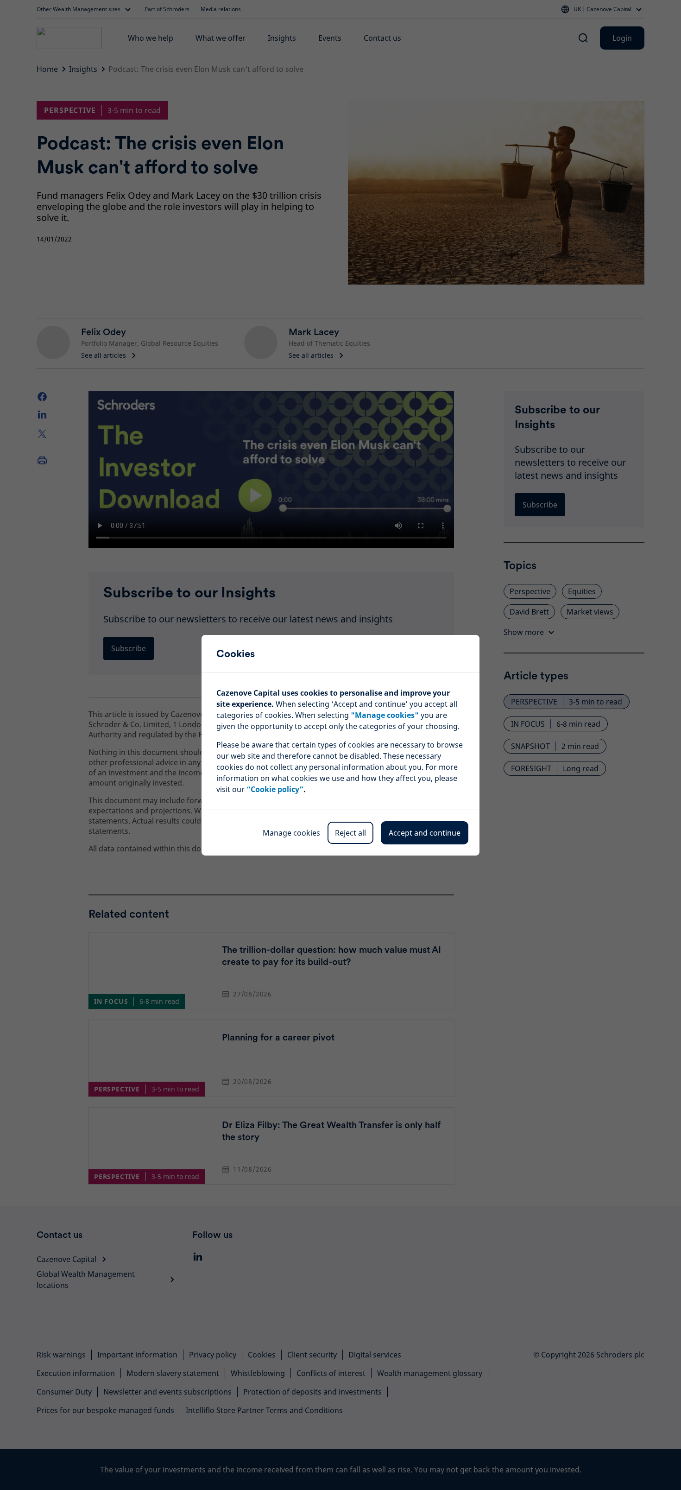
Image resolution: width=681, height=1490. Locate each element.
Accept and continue (424, 833)
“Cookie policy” (274, 789)
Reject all (350, 833)
